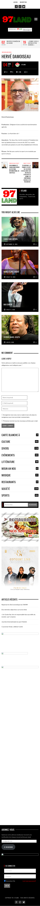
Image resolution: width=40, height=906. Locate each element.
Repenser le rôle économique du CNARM (15, 604)
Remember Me (10, 881)
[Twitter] (23, 6)
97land (23, 64)
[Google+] (20, 6)
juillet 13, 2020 (10, 277)
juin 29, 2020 (10, 342)
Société (20, 488)
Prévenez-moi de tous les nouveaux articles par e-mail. (20, 421)
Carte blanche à (20, 435)
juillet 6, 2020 (10, 309)
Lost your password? (29, 881)
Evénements (20, 455)
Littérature (20, 461)
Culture (20, 441)
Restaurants (20, 482)
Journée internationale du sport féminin (14, 622)
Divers (20, 448)
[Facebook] (16, 6)
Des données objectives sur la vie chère (14, 609)
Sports (20, 495)
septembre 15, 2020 (11, 244)
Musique (20, 475)
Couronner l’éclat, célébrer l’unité (12, 627)
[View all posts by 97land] (17, 65)
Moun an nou (6, 52)
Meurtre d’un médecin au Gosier (13, 42)
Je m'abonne (8, 847)
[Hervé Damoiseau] (20, 95)
